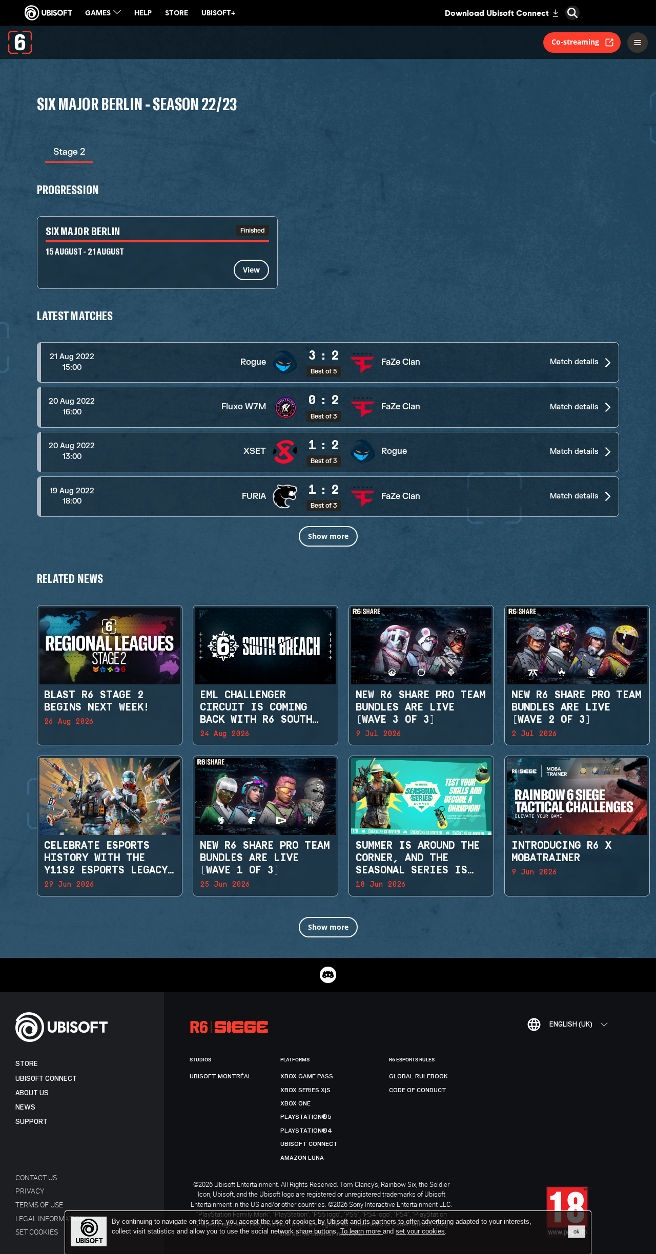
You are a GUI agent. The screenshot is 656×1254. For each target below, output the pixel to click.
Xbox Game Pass (306, 1076)
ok (576, 1231)
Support (31, 1121)
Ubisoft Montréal (221, 1076)
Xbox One (295, 1103)
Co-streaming (575, 42)
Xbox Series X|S (305, 1090)
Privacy (29, 1191)
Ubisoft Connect (46, 1078)
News (25, 1107)
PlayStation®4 (306, 1130)
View (251, 270)
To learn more (361, 1231)
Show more (328, 536)
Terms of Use (39, 1204)
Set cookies (36, 1232)
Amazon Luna (302, 1157)
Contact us (36, 1177)
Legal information (50, 1218)
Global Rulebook (418, 1076)
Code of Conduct (417, 1090)
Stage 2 (69, 152)
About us (32, 1093)
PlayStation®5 (306, 1116)
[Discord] (328, 975)
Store (26, 1064)
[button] (328, 362)
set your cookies (420, 1231)
